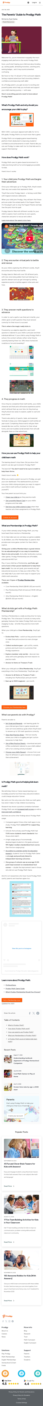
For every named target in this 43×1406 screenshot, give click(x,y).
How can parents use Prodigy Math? (21, 1032)
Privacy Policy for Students (21, 1395)
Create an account (10, 517)
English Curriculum (30, 1343)
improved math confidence (11, 812)
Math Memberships (8, 1357)
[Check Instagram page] (9, 1321)
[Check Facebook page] (3, 1321)
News (4, 1337)
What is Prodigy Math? (16, 1025)
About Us (5, 1331)
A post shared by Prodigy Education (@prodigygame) (21, 971)
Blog (25, 1331)
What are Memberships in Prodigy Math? (22, 1035)
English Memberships (9, 1360)
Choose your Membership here (14, 707)
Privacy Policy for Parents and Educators (21, 1392)
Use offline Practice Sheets (16, 743)
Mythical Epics (11, 985)
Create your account (15, 1116)
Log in (34, 2)
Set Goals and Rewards (14, 723)
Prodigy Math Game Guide (15, 989)
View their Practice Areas (15, 735)
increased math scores (26, 809)
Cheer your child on (13, 497)
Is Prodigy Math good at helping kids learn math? (22, 1040)
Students (27, 1360)
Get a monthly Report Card (15, 501)
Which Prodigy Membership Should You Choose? (23, 992)
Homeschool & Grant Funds (9, 1364)
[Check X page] (6, 1321)
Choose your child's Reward (16, 752)
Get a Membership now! (12, 1000)
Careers (4, 1334)
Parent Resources (8, 22)
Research (27, 1334)
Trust (26, 1337)
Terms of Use (21, 1399)
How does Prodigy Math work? (19, 1029)
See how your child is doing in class (18, 507)
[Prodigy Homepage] (8, 1316)
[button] (28, 2)
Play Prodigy (6, 1354)
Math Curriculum (29, 1340)
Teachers (27, 1357)
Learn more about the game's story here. (16, 220)
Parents (26, 1354)
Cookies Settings (21, 1403)
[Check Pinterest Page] (13, 1321)
